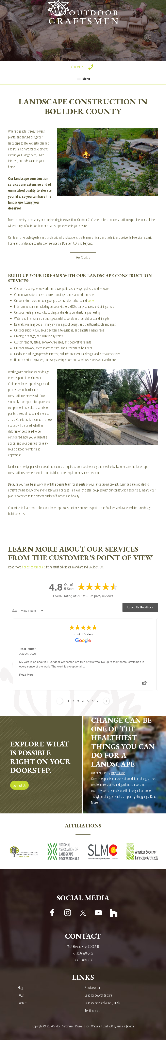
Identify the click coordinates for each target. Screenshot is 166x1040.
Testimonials (92, 1010)
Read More (26, 674)
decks (91, 300)
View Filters (28, 610)
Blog (20, 987)
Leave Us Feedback (140, 607)
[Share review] (144, 684)
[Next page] (106, 701)
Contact (22, 1002)
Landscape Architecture (99, 995)
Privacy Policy (82, 1026)
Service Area (92, 987)
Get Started (83, 257)
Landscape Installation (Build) (102, 1002)
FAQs (21, 995)
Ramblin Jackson (125, 1026)
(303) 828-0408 (84, 953)
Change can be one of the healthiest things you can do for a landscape (123, 742)
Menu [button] (86, 79)
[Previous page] (60, 701)
